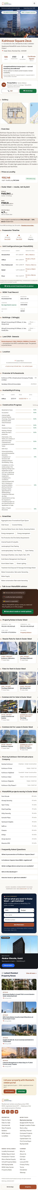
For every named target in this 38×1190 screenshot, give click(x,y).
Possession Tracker (8, 1156)
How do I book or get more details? (14, 877)
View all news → (31, 973)
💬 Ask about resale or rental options (17, 611)
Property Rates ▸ (26, 632)
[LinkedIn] (12, 1112)
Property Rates (7, 1170)
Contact (22, 1156)
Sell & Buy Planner (26, 1130)
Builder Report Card (8, 1154)
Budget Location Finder (27, 1125)
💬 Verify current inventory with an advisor (19, 286)
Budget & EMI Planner (27, 1123)
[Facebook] (3, 1112)
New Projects (6, 1128)
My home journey (26, 1120)
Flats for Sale (6, 1123)
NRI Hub (22, 1159)
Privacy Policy (24, 1164)
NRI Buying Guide (7, 1164)
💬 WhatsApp (28, 91)
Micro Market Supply (9, 1159)
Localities (5, 1136)
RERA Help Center (8, 1167)
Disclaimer (23, 1170)
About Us (23, 1154)
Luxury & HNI (24, 1162)
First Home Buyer (25, 1141)
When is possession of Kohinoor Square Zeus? (18, 854)
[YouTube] (16, 1112)
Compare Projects (26, 1133)
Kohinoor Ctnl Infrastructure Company (19, 44)
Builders (4, 1130)
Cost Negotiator (25, 1136)
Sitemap (22, 1172)
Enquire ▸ (28, 1187)
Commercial (6, 1125)
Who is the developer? (9, 872)
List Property (9, 1091)
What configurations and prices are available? (18, 866)
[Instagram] (8, 1112)
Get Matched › (19, 925)
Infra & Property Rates (9, 1162)
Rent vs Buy (23, 1128)
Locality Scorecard (8, 1151)
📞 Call (10, 91)
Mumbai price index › (27, 225)
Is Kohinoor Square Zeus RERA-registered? (17, 860)
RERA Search (6, 1133)
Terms (22, 1167)
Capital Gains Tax (25, 1138)
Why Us (22, 1151)
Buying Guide (24, 1144)
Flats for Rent (6, 1120)
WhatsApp (10, 1187)
